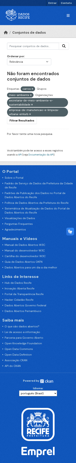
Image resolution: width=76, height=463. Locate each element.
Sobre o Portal (14, 177)
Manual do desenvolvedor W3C (25, 250)
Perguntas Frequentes (19, 224)
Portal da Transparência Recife (24, 294)
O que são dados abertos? (22, 326)
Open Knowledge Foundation (23, 343)
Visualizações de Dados (20, 218)
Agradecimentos (15, 229)
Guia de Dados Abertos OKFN (23, 262)
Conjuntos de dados (29, 32)
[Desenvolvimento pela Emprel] (38, 451)
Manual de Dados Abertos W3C (25, 245)
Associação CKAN (16, 360)
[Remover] (32, 89)
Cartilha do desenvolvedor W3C (25, 256)
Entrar (52, 3)
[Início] (6, 32)
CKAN (46, 381)
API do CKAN (13, 366)
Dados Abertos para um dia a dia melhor (31, 267)
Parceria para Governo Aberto (24, 337)
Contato (66, 3)
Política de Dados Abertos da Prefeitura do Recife (37, 203)
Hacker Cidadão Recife (19, 299)
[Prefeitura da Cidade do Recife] (38, 424)
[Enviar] (64, 46)
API (20, 154)
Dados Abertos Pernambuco (23, 311)
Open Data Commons (19, 349)
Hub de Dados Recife (18, 283)
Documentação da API (41, 154)
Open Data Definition (18, 354)
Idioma (37, 388)
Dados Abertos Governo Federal (25, 305)
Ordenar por (15, 56)
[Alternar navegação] (68, 15)
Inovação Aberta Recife (19, 288)
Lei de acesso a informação (22, 332)
